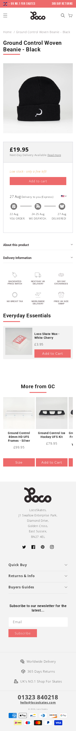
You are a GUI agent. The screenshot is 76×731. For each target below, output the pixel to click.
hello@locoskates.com (38, 702)
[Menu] (5, 15)
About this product (16, 245)
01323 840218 (38, 697)
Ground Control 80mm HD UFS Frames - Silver (19, 436)
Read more (54, 155)
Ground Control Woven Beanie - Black (43, 32)
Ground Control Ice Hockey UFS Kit (51, 435)
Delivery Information (17, 258)
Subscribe (23, 633)
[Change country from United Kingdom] (7, 4)
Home (7, 32)
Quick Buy (17, 564)
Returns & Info (21, 576)
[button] (62, 15)
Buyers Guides (21, 587)
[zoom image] (38, 98)
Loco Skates (42, 709)
